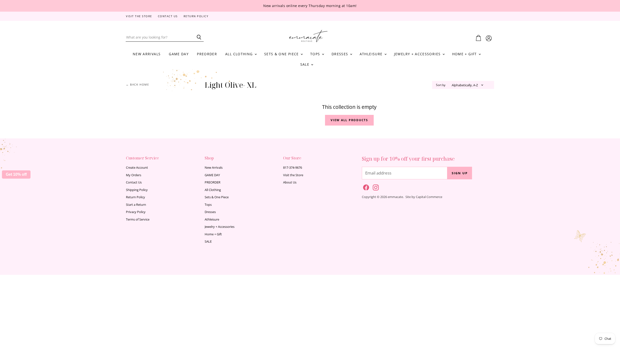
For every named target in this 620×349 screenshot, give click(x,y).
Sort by (440, 85)
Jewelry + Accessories (418, 54)
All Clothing (239, 54)
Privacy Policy (136, 212)
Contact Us (168, 16)
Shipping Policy (137, 190)
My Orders (133, 175)
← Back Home (137, 84)
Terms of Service (137, 219)
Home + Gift (465, 54)
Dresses (340, 54)
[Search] (197, 37)
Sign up (460, 173)
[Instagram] (375, 186)
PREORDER (207, 54)
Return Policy (196, 16)
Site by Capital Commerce (423, 197)
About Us (289, 182)
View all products (349, 120)
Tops (315, 54)
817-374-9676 (292, 167)
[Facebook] (365, 186)
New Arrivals (147, 54)
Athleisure (372, 54)
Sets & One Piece (282, 54)
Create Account (137, 167)
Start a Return (136, 204)
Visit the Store (139, 16)
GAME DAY (179, 54)
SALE (305, 64)
